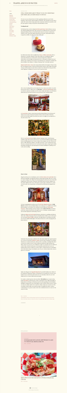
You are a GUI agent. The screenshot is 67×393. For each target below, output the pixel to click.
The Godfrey (11, 31)
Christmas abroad (12, 18)
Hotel (29, 138)
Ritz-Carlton (11, 30)
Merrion (10, 24)
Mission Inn (11, 27)
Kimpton (11, 23)
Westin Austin (11, 34)
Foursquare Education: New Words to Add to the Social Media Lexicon (38, 340)
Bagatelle (11, 15)
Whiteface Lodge (12, 35)
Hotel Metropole (12, 20)
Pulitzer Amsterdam (47, 54)
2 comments (29, 343)
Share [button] (10, 11)
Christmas (11, 16)
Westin (10, 33)
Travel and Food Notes (25, 3)
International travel (12, 22)
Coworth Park (11, 19)
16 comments (25, 381)
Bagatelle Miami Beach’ (36, 271)
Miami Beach (11, 26)
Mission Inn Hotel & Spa (30, 214)
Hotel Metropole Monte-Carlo (41, 29)
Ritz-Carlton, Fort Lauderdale (47, 177)
